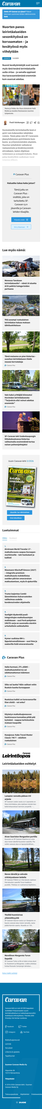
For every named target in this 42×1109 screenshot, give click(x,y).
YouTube (26, 1032)
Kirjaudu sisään (19, 220)
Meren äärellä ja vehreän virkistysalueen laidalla (16, 876)
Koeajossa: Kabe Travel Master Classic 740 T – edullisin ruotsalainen (19, 737)
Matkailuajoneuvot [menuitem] (12, 1040)
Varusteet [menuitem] (8, 1048)
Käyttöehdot (24, 1094)
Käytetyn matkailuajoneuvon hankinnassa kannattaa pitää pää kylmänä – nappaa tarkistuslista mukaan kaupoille (20, 718)
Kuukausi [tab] (13, 538)
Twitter (24, 1026)
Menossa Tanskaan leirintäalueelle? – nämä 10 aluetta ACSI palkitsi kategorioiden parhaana (20, 284)
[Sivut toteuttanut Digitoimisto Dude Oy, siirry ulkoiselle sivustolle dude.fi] (21, 1102)
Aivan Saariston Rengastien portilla (21, 836)
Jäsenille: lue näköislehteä (19, 512)
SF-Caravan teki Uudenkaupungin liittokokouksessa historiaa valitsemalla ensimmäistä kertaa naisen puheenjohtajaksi (20, 440)
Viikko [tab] (4, 538)
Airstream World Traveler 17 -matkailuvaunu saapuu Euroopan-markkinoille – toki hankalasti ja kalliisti (20, 553)
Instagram (12, 1032)
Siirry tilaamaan (19, 227)
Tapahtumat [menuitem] (10, 1056)
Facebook (10, 1026)
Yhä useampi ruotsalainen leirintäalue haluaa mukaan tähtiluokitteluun (17, 322)
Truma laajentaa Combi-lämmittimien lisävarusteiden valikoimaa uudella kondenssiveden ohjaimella (18, 598)
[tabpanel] (21, 596)
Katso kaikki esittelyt (9, 973)
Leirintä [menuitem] (8, 1044)
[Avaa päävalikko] (38, 3)
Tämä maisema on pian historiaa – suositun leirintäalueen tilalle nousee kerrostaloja (20, 359)
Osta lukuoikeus (16, 518)
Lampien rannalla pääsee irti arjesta (18, 797)
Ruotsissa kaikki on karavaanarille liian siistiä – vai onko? (20, 701)
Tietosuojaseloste (11, 1094)
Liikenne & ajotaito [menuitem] (12, 1052)
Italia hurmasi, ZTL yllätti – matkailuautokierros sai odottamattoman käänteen (17, 669)
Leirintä (7, 58)
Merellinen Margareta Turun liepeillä (17, 957)
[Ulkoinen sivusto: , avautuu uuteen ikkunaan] (21, 486)
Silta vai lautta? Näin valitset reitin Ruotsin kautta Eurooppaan (20, 686)
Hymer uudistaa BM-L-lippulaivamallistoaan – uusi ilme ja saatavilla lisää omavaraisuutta (21, 641)
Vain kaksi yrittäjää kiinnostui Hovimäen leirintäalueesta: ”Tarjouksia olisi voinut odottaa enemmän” (19, 398)
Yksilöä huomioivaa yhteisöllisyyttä (14, 916)
